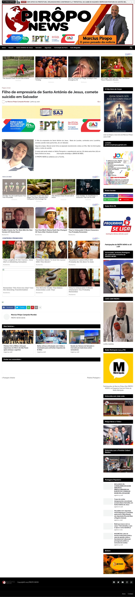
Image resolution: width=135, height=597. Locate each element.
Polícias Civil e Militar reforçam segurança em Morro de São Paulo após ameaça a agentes (65, 2)
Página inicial (6, 88)
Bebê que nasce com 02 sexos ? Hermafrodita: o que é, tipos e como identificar (123, 525)
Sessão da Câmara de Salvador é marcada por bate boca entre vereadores (82, 348)
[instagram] (127, 582)
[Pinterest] (32, 307)
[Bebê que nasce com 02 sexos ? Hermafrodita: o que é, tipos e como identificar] (108, 526)
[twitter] (118, 582)
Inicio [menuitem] (4, 48)
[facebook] (114, 582)
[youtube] (122, 582)
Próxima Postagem (93, 378)
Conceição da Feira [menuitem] (61, 48)
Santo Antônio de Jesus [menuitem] (24, 48)
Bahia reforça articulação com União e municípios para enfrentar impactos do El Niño (51, 348)
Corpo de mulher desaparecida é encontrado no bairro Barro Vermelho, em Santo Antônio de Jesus (123, 501)
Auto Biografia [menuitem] (75, 48)
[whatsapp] (131, 582)
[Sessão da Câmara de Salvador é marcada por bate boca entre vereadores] (84, 337)
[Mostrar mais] (40, 307)
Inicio (123, 594)
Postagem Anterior (9, 378)
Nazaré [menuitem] (10, 48)
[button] (129, 2)
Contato (130, 594)
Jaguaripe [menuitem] (47, 48)
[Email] (36, 307)
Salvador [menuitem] (38, 48)
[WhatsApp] (28, 307)
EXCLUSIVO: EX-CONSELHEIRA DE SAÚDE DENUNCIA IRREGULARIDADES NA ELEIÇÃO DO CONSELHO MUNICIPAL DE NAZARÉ (122, 488)
